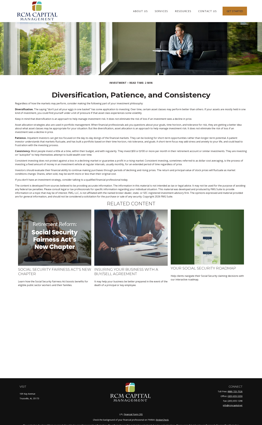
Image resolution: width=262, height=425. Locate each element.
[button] (140, 11)
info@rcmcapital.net (232, 405)
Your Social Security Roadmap (203, 268)
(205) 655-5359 (235, 396)
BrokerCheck (162, 419)
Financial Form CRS (133, 414)
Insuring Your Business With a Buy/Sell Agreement (126, 271)
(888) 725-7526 (235, 391)
